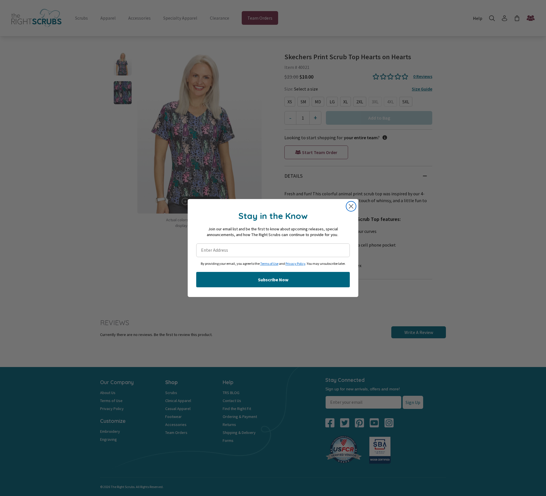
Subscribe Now (273, 279)
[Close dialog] (351, 206)
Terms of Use (269, 263)
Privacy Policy (295, 263)
